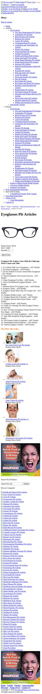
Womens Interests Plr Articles (26, 100)
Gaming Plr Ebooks (22, 132)
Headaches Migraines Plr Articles (15, 582)
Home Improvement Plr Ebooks (26, 141)
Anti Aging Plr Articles (11, 509)
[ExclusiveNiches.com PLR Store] (14, 7)
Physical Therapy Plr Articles (14, 622)
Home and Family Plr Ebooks (26, 136)
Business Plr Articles (22, 39)
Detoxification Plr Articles (12, 542)
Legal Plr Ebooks (21, 156)
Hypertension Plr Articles (12, 594)
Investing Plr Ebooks (22, 149)
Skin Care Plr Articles (11, 631)
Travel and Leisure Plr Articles (26, 98)
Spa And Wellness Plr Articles (14, 636)
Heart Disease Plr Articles (12, 584)
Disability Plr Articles (11, 549)
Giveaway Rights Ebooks (19, 185)
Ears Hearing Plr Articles (12, 561)
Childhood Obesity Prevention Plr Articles (18, 530)
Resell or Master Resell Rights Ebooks (24, 183)
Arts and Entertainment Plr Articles (28, 32)
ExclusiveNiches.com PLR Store (27, 690)
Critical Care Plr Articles (12, 535)
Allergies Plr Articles (10, 504)
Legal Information (17, 200)
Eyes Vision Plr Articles (12, 495)
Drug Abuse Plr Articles (12, 558)
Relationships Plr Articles (24, 90)
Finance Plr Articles (22, 49)
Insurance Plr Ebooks (23, 143)
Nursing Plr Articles (10, 610)
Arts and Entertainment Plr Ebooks (28, 111)
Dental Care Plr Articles (12, 537)
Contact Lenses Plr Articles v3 (17, 364)
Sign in (6, 5)
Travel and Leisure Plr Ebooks (26, 177)
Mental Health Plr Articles (12, 605)
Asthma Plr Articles (10, 518)
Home (8, 26)
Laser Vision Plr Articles (15, 400)
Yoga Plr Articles (9, 648)
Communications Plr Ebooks (25, 122)
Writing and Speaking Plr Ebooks (27, 181)
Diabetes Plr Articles (10, 546)
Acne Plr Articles (9, 497)
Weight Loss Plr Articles (12, 643)
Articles (8, 206)
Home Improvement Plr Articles (26, 62)
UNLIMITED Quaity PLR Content (23, 194)
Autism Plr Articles (10, 520)
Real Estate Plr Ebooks (23, 160)
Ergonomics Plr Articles (12, 568)
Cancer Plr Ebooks (22, 119)
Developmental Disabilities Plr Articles (17, 544)
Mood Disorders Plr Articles (13, 608)
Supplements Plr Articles (12, 641)
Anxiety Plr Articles (10, 511)
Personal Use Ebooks (18, 187)
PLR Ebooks (15, 109)
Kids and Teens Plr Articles (25, 73)
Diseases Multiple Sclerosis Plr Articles (17, 551)
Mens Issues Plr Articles (12, 603)
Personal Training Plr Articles (14, 620)
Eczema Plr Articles (10, 563)
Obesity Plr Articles (10, 615)
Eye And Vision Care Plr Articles (18, 345)
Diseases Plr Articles (10, 554)
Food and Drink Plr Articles (25, 52)
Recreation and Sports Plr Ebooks (27, 162)
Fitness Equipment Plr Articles (14, 572)
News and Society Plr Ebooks (26, 153)
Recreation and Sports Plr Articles (27, 83)
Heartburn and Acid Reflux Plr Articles (17, 587)
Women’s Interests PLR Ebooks (26, 179)
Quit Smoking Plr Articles (12, 629)
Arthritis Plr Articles (10, 516)
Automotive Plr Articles (23, 35)
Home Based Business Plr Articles (27, 60)
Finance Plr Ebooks (22, 128)
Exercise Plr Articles (10, 570)
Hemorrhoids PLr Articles (12, 589)
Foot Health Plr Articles (12, 575)
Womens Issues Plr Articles (13, 645)
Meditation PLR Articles (12, 601)
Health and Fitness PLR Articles (27, 56)
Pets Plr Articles (21, 79)
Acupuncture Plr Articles (12, 499)
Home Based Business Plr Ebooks (27, 139)
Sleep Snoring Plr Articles (12, 634)
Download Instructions (14, 196)
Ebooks (18, 686)
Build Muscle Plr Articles (12, 528)
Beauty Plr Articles (10, 525)
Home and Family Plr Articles (26, 58)
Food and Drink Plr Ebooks (25, 130)
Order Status (19, 2)
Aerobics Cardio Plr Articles (13, 502)
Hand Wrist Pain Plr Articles (13, 579)
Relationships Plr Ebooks (24, 168)
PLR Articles (15, 30)
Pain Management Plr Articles (14, 617)
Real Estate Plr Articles (23, 81)
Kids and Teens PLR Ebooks (25, 151)
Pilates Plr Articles (10, 624)
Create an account (17, 5)
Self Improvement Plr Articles (26, 92)
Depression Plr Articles (11, 539)
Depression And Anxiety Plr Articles (19, 438)
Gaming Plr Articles (22, 54)
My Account (7, 2)
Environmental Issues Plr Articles (15, 565)
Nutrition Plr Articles (11, 612)
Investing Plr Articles (22, 71)
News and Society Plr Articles (26, 77)
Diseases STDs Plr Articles (13, 556)
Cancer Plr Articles (22, 41)
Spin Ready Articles (17, 105)
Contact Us (10, 202)
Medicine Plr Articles (11, 598)
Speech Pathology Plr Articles (14, 638)
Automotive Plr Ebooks (23, 113)
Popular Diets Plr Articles (12, 627)
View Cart (31, 2)
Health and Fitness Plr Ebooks (26, 134)
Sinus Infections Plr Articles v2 (17, 419)
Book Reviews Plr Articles (25, 37)
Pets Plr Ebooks (21, 158)
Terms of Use (11, 198)
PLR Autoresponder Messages (17, 190)
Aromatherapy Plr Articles (12, 513)
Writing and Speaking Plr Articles (27, 103)
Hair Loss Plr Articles (11, 577)
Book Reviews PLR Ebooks (25, 115)
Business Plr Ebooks (22, 117)
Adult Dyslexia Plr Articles (15, 381)
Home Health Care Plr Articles (14, 591)
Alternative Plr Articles (11, 506)
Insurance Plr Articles (23, 64)
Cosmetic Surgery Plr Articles (14, 532)
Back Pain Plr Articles (11, 523)
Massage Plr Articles (10, 596)
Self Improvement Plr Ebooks (26, 170)
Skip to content (6, 22)
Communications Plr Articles (25, 43)
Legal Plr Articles (21, 75)
